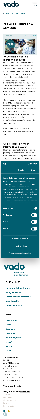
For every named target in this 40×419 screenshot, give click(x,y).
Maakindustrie (12, 301)
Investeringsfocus (14, 337)
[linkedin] (5, 414)
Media (9, 346)
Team (8, 324)
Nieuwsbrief (25, 391)
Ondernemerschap (15, 305)
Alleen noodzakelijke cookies (20, 253)
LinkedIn (21, 158)
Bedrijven (10, 329)
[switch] (34, 215)
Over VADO (11, 320)
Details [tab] (21, 170)
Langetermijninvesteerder (18, 288)
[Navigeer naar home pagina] (11, 4)
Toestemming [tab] (8, 170)
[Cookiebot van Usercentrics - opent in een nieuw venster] (28, 164)
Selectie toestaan (20, 246)
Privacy (6, 403)
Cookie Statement (11, 400)
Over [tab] (33, 170)
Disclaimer (7, 397)
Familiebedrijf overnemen (18, 296)
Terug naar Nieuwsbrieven (16, 13)
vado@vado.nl (13, 380)
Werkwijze (10, 333)
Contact (9, 350)
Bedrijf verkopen (14, 292)
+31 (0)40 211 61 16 (15, 377)
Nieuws (9, 342)
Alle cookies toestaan (20, 239)
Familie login (8, 406)
